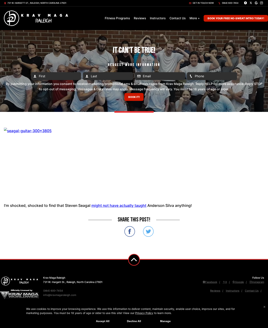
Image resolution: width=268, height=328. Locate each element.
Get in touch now (203, 3)
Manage (165, 321)
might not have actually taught (118, 205)
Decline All (134, 321)
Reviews (140, 18)
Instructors (158, 18)
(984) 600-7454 (229, 3)
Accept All (102, 321)
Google (239, 282)
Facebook (211, 282)
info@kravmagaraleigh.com (59, 295)
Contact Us (178, 18)
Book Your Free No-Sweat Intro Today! (236, 18)
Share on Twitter (148, 231)
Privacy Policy (144, 313)
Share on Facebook (130, 231)
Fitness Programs (117, 18)
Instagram (258, 282)
